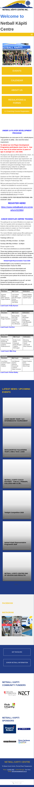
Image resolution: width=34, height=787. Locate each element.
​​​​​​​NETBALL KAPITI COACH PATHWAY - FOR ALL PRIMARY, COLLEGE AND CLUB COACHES (16, 481)
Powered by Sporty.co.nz (17, 781)
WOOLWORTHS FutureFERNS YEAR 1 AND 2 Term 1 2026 (15, 451)
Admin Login (18, 783)
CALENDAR (17, 80)
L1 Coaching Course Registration (17, 111)
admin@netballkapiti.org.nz (8, 194)
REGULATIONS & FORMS (17, 101)
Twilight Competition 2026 (14, 512)
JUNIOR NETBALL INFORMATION (17, 662)
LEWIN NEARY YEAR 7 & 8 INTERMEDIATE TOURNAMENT (16, 420)
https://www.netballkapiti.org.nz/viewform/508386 (17, 248)
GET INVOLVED (17, 652)
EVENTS (17, 71)
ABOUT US (17, 90)
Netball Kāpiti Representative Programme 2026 (15, 543)
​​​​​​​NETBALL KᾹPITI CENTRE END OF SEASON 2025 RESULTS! (16, 574)
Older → (17, 584)
